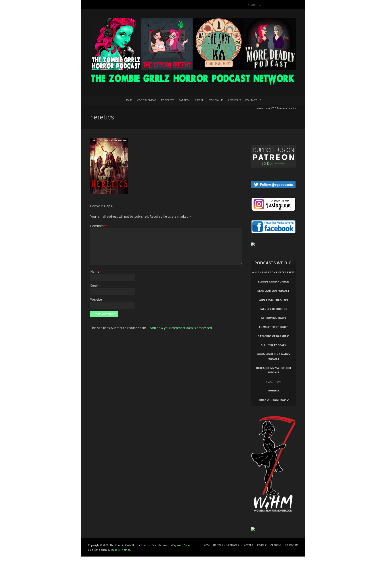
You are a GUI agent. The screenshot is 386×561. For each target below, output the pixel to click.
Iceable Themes (120, 549)
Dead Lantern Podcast (273, 290)
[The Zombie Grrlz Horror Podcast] (193, 20)
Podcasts (167, 100)
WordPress (183, 545)
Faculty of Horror (273, 308)
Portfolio (248, 544)
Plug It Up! (273, 381)
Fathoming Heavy (273, 317)
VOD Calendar (147, 100)
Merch (199, 100)
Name (96, 271)
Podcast (261, 544)
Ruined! (273, 390)
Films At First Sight (273, 327)
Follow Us (216, 100)
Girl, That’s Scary (273, 345)
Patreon (185, 100)
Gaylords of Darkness (274, 336)
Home (128, 100)
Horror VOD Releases (274, 108)
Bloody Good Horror (273, 281)
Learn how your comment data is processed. (180, 328)
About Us (234, 100)
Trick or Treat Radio (273, 399)
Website (96, 299)
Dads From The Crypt (273, 299)
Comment (98, 226)
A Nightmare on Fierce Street (273, 272)
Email (95, 285)
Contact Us (253, 100)
